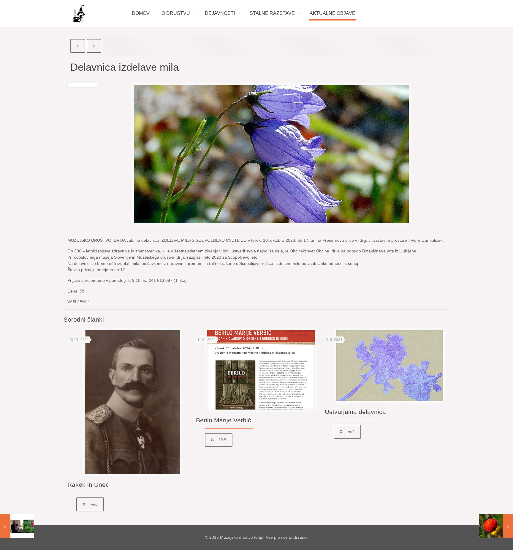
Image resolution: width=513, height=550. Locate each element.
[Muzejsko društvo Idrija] (79, 13)
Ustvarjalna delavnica (355, 411)
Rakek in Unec (88, 484)
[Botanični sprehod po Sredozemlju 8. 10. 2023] (496, 526)
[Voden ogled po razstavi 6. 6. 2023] (17, 526)
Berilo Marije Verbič (223, 420)
